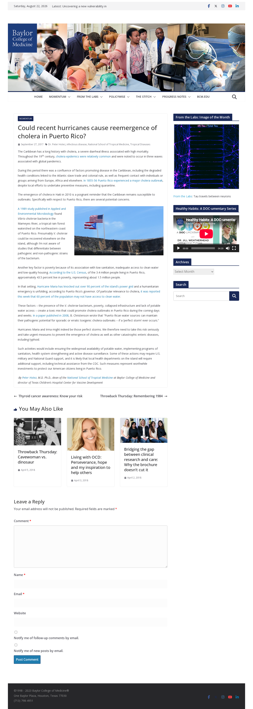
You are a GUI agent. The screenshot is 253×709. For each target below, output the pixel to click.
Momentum (57, 96)
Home (38, 96)
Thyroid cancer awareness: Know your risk (50, 396)
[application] (206, 233)
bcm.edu (203, 96)
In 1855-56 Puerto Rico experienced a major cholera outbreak (122, 180)
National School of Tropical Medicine (108, 144)
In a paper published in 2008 (51, 315)
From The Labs (87, 96)
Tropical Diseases (140, 144)
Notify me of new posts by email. (38, 651)
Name (19, 575)
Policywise (117, 96)
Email (19, 594)
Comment (22, 521)
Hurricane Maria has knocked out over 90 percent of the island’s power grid (85, 286)
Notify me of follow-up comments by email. (46, 638)
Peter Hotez (29, 377)
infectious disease (77, 144)
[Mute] (228, 248)
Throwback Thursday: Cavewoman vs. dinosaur (37, 457)
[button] (68, 97)
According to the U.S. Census (67, 272)
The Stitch (144, 96)
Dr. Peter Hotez (56, 144)
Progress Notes (174, 96)
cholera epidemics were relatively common (83, 156)
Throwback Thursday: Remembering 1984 (131, 396)
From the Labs (182, 196)
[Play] (178, 248)
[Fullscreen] (234, 248)
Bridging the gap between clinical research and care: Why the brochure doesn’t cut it (141, 459)
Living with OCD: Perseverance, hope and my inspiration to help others (90, 464)
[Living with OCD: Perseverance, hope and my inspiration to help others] (90, 421)
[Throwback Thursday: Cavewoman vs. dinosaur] (37, 421)
